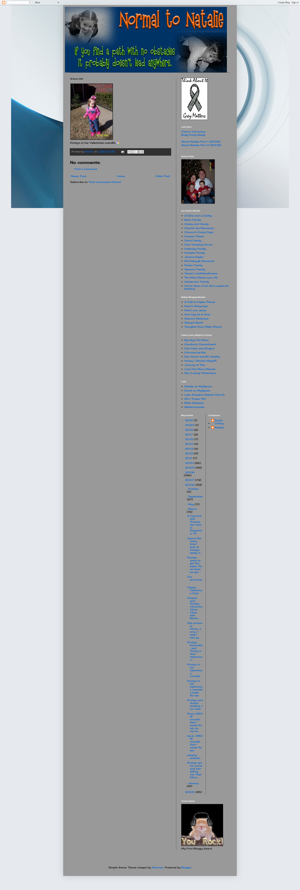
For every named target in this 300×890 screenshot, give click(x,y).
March (192, 508)
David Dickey (219, 422)
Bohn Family (192, 219)
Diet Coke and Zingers (199, 348)
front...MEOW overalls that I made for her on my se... (195, 722)
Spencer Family (194, 269)
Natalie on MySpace (198, 386)
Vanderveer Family (196, 281)
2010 (189, 462)
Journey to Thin (194, 364)
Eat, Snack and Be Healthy (202, 356)
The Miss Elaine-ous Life (201, 277)
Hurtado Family (194, 252)
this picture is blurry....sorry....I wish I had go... (194, 630)
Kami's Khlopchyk (196, 306)
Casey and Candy (196, 223)
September (195, 496)
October (193, 488)
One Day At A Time (197, 314)
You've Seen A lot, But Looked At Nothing (206, 287)
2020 (190, 425)
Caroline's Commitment (200, 344)
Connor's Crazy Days (198, 232)
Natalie (219, 427)
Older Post (163, 176)
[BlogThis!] (132, 152)
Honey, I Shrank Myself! (200, 360)
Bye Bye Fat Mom (196, 340)
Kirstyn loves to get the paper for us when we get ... (194, 564)
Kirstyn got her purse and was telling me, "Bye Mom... (194, 770)
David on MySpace (197, 390)
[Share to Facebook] (139, 152)
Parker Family (193, 265)
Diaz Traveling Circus (198, 244)
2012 (189, 453)
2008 (189, 472)
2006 (190, 484)
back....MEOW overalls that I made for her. (195, 743)
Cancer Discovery (193, 131)
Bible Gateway (193, 402)
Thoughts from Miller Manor (203, 326)
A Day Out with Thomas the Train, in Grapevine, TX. (194, 524)
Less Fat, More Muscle (199, 369)
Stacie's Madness (196, 318)
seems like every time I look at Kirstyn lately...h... (194, 545)
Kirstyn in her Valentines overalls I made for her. (195, 688)
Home (121, 176)
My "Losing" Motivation (200, 372)
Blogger (186, 867)
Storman (157, 867)
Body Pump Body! (193, 134)
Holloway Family (195, 248)
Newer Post (78, 176)
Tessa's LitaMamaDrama (200, 273)
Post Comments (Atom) (105, 181)
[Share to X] (135, 152)
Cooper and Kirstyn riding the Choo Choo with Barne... (194, 608)
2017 (189, 434)
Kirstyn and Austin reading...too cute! (195, 704)
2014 (189, 443)
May (191, 504)
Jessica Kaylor (194, 256)
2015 (189, 439)
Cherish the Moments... (199, 228)
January (193, 783)
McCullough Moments (199, 261)
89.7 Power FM (195, 398)
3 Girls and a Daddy (198, 215)
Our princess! (194, 579)
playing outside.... (195, 756)
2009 (190, 467)
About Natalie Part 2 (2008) (201, 145)
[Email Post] (122, 151)
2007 (190, 479)
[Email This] (129, 152)
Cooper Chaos (194, 236)
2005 (190, 791)
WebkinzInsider (194, 406)
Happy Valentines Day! (194, 590)
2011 (189, 458)
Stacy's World (193, 322)
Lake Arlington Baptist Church (204, 394)
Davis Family (192, 240)
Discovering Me (195, 352)
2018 (189, 429)
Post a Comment (85, 168)
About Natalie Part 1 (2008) (200, 141)
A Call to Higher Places (199, 301)
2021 (189, 420)
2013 (189, 448)
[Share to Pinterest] (142, 152)
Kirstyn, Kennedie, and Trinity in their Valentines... (194, 651)
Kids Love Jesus (195, 310)
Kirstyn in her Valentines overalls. (194, 670)
